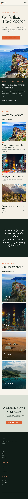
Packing (3, 467)
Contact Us (4, 480)
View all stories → (7, 119)
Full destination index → (8, 271)
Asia (3, 453)
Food (3, 469)
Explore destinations (11, 37)
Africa (3, 455)
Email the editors (14, 422)
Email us (4, 484)
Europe (3, 451)
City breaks (4, 465)
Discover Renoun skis (9, 100)
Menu (25, 2)
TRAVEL (4, 3)
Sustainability (5, 471)
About (3, 478)
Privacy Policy (5, 482)
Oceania (4, 457)
